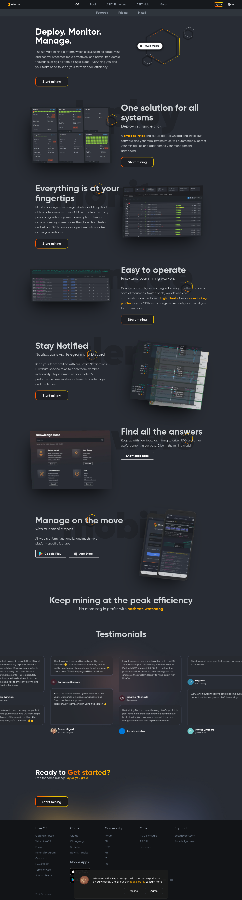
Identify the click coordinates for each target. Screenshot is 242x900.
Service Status (43, 875)
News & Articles (79, 852)
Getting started (44, 835)
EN (106, 841)
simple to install (134, 136)
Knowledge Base (137, 456)
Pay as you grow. (77, 778)
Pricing (39, 847)
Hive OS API (42, 864)
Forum (108, 835)
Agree (154, 890)
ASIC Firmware (148, 835)
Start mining (51, 81)
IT (106, 858)
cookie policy (137, 881)
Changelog (77, 841)
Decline (133, 890)
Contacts (41, 858)
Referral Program (45, 852)
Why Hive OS (43, 841)
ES (106, 864)
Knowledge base (184, 841)
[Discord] (171, 879)
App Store (86, 554)
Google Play (52, 554)
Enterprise (145, 847)
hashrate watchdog (145, 608)
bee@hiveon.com (185, 835)
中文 (107, 847)
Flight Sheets (169, 298)
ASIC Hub (145, 841)
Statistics (75, 847)
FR (106, 852)
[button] (84, 880)
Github (74, 835)
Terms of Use (43, 869)
